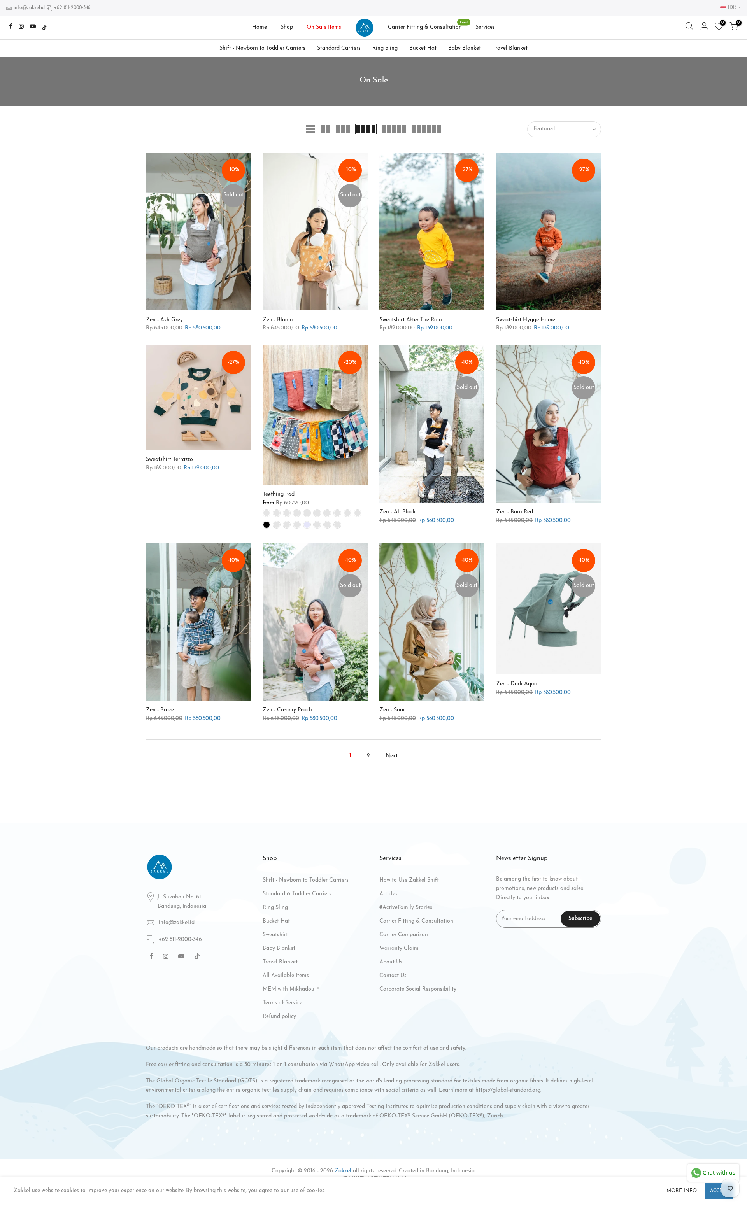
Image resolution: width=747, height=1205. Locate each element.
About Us (390, 962)
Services (485, 27)
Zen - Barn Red (514, 512)
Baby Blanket (464, 48)
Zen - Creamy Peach (287, 710)
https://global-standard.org (507, 1090)
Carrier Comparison (403, 935)
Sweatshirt (275, 935)
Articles (388, 894)
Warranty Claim (399, 948)
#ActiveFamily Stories (405, 908)
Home (259, 27)
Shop (287, 27)
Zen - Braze (160, 710)
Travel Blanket (510, 48)
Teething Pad (279, 494)
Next (392, 756)
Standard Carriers (339, 48)
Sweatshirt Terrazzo (169, 459)
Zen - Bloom (278, 320)
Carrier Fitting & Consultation (428, 26)
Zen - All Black (397, 512)
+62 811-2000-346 (72, 7)
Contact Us (393, 976)
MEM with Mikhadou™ (291, 989)
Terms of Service (282, 1003)
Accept (719, 1191)
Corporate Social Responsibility (417, 989)
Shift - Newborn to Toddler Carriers (262, 48)
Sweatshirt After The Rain (410, 320)
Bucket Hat (423, 48)
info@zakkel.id (29, 7)
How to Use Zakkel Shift (409, 880)
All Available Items (286, 976)
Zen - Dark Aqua (516, 684)
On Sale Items (324, 27)
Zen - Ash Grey (164, 320)
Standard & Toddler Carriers (297, 894)
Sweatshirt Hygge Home (525, 320)
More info (681, 1190)
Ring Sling (385, 48)
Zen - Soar (392, 710)
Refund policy (279, 1016)
